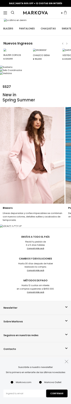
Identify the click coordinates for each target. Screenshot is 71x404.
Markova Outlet (52, 382)
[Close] (66, 5)
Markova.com (23, 382)
